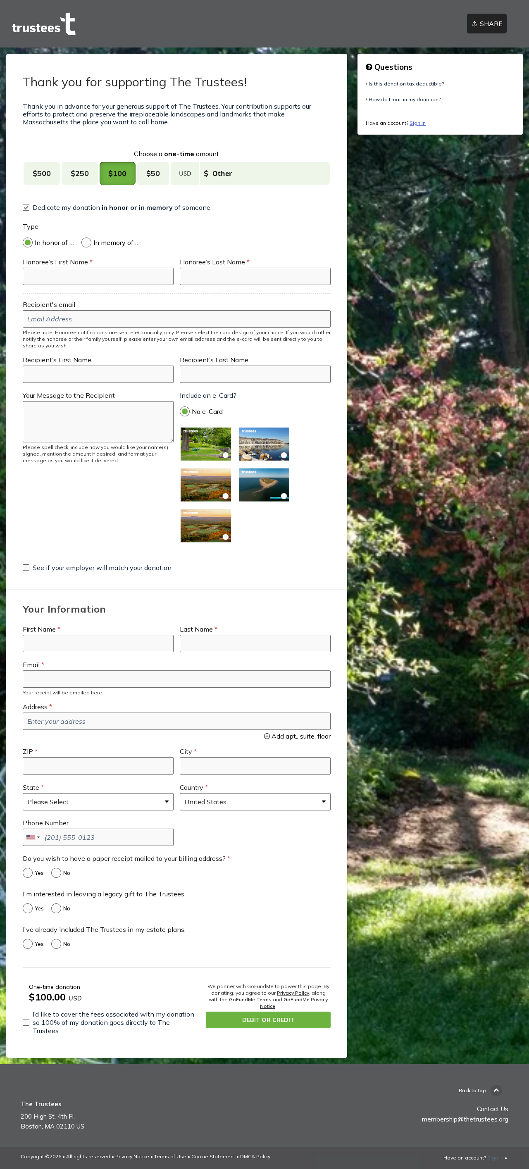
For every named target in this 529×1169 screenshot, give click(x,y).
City (186, 751)
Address (35, 707)
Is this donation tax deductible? (406, 84)
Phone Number (46, 823)
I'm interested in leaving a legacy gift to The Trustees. (104, 894)
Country (191, 787)
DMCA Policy (255, 1156)
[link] (44, 23)
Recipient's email (49, 304)
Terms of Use (170, 1156)
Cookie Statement (213, 1156)
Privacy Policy (293, 993)
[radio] (42, 173)
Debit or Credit (268, 1020)
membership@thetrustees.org (465, 1119)
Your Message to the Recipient (69, 395)
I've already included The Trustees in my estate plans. (104, 929)
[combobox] (32, 837)
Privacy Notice (132, 1156)
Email (31, 665)
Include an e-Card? (208, 395)
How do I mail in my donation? (405, 99)
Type (30, 226)
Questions (392, 67)
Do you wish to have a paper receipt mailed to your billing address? (124, 858)
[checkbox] (116, 207)
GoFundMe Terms (250, 999)
